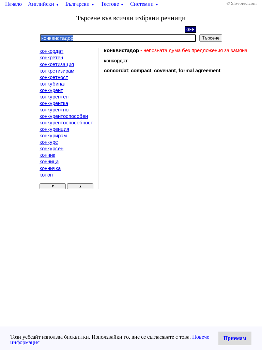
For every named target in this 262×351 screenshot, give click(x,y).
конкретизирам (57, 71)
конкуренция (54, 129)
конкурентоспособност (66, 122)
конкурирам (53, 135)
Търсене (210, 38)
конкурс (49, 142)
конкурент (51, 90)
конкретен (51, 57)
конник (47, 155)
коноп (46, 175)
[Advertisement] (161, 134)
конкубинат (53, 84)
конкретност (54, 77)
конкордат (51, 51)
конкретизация (57, 64)
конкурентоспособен (64, 116)
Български (80, 4)
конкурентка (54, 103)
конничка (50, 168)
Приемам (235, 338)
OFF (190, 29)
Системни (144, 4)
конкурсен (51, 148)
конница (49, 161)
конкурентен (54, 97)
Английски (43, 4)
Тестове (112, 4)
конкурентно (54, 109)
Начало (13, 4)
